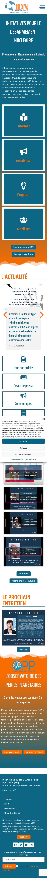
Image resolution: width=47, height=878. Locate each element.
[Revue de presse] (23, 377)
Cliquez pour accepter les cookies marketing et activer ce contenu (23, 473)
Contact (6, 803)
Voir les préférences (23, 454)
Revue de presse (23, 385)
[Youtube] (26, 844)
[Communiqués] (23, 395)
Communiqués (23, 403)
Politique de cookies (16, 459)
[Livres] (23, 413)
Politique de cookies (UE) (12, 812)
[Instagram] (31, 844)
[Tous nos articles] (23, 359)
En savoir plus (32, 432)
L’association (8, 799)
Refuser (23, 448)
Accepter (23, 441)
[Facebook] (15, 844)
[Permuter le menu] (42, 7)
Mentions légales (30, 459)
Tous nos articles (23, 367)
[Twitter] (20, 844)
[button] (43, 419)
